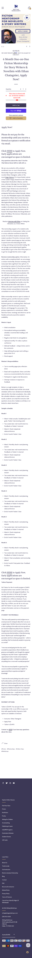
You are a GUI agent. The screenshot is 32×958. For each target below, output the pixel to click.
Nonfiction (5, 812)
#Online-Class (20, 749)
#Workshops (5, 751)
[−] (20, 89)
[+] (26, 89)
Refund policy (6, 890)
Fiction (4, 809)
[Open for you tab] (27, 952)
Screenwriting (6, 823)
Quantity (8, 89)
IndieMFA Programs (7, 830)
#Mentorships (11, 749)
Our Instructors (6, 869)
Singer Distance (9, 177)
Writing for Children (7, 819)
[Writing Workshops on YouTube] (14, 783)
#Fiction (3, 749)
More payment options (16, 115)
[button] (29, 8)
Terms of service (7, 897)
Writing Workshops (11, 908)
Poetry (4, 816)
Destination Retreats (8, 833)
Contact (4, 880)
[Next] (30, 46)
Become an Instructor (8, 887)
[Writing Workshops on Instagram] (10, 783)
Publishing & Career (7, 826)
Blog (3, 876)
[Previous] (26, 46)
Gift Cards (5, 840)
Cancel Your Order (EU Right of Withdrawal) (10, 901)
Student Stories (6, 836)
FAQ (3, 883)
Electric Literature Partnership (10, 873)
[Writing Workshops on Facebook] (3, 783)
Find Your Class (6, 805)
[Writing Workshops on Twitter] (7, 783)
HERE (9, 150)
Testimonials (5, 866)
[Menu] (2, 8)
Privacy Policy (6, 893)
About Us (4, 862)
